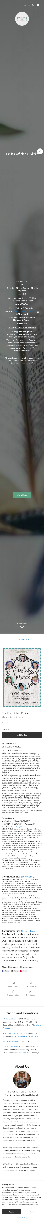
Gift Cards (30, 995)
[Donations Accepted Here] (27, 1036)
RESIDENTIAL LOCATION (24, 311)
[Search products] (40, 151)
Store (4, 717)
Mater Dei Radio (10, 1019)
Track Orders (30, 986)
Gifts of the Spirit (11, 1046)
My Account (13, 986)
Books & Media (16, 717)
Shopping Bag (13, 995)
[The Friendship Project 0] (22, 677)
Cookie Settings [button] (22, 1218)
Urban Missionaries (11, 1041)
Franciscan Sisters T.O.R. (13, 1033)
